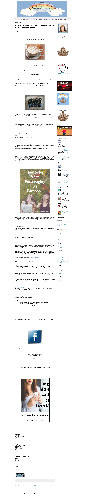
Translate (64, 230)
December (60, 247)
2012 (59, 284)
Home (35, 485)
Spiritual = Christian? (35, 257)
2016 (59, 279)
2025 (59, 239)
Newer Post (17, 485)
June (59, 266)
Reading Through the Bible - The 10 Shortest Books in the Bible (65, 141)
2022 (59, 243)
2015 (59, 280)
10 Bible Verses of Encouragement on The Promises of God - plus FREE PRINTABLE (65, 181)
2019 (59, 275)
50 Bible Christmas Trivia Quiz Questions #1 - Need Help (65, 204)
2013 (59, 283)
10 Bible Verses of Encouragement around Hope (63, 260)
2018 (59, 276)
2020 (59, 246)
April (59, 269)
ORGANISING (51, 19)
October (60, 250)
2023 (59, 242)
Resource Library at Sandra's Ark (24, 19)
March (60, 270)
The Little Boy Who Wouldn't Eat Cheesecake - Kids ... (63, 257)
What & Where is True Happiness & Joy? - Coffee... (63, 255)
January (60, 273)
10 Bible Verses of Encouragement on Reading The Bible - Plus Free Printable (65, 149)
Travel (56, 19)
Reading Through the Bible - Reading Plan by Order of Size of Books (65, 174)
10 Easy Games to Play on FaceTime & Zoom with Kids (65, 166)
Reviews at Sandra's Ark (43, 19)
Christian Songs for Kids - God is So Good (65, 197)
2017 (59, 277)
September (60, 251)
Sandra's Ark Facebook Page (40, 232)
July (59, 265)
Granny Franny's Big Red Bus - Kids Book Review (63, 262)
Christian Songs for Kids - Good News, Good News (65, 212)
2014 (59, 281)
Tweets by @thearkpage (60, 233)
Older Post (52, 485)
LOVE (65, 19)
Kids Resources (34, 19)
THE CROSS (60, 19)
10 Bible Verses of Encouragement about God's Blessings (65, 157)
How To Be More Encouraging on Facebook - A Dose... (63, 253)
